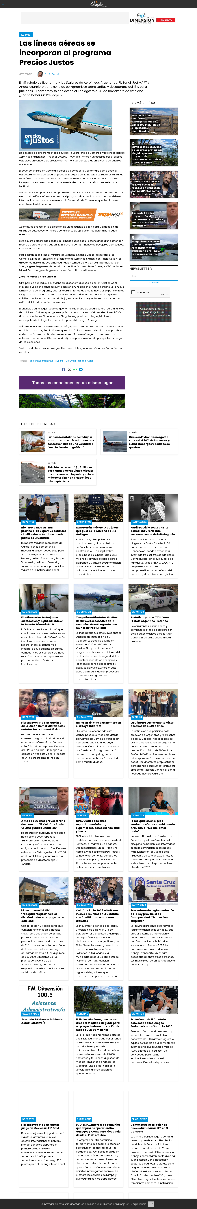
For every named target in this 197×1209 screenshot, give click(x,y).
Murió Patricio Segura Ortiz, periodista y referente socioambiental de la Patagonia (153, 531)
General (27, 815)
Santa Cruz (84, 522)
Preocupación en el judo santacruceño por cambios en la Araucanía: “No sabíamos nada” (153, 826)
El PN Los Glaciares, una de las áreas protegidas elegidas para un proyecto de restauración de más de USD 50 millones (98, 1025)
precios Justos (85, 360)
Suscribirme (154, 283)
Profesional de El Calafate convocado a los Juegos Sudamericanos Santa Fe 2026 (151, 1023)
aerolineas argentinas (41, 360)
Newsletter (141, 268)
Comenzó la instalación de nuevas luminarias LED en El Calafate (149, 1128)
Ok (151, 1204)
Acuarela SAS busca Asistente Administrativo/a (41, 1021)
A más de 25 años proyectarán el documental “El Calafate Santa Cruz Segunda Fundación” (43, 824)
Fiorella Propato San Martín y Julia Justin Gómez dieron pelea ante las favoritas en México (43, 726)
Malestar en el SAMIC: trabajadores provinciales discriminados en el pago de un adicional (42, 916)
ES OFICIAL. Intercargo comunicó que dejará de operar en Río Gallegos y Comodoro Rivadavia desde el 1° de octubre (98, 1130)
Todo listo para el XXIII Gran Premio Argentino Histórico (150, 619)
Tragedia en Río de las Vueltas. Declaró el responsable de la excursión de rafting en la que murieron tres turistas (97, 623)
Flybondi (59, 360)
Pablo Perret (51, 74)
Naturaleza (139, 522)
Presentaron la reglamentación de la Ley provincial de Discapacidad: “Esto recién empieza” (152, 916)
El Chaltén (84, 612)
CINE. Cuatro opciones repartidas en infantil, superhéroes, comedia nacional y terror (98, 826)
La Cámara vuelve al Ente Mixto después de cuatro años (152, 724)
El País (26, 34)
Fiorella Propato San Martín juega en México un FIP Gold (40, 1126)
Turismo (137, 717)
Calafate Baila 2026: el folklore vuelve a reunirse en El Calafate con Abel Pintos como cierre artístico (97, 916)
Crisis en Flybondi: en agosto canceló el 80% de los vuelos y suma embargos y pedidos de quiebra (149, 442)
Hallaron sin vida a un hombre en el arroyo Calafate (98, 724)
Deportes (28, 522)
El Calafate (30, 612)
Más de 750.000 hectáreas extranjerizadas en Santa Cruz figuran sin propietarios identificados (146, 123)
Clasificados (30, 1014)
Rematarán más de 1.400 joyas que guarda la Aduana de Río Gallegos (97, 531)
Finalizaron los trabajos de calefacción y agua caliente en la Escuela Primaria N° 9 (42, 621)
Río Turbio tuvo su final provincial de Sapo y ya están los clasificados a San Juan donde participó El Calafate (43, 533)
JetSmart (71, 360)
